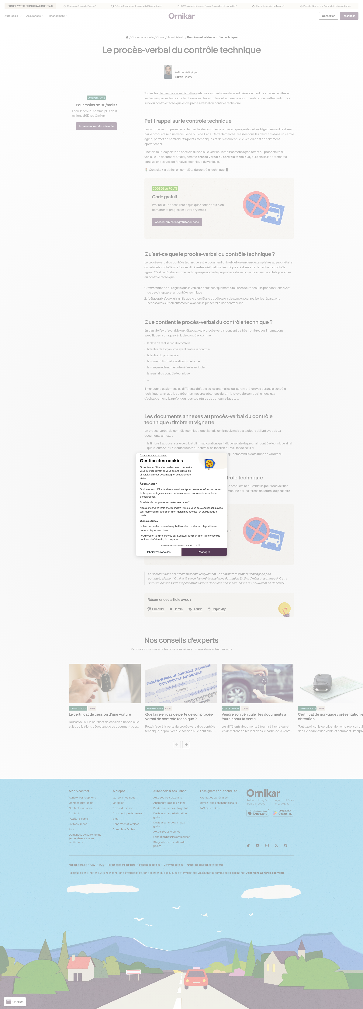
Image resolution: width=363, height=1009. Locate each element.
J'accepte (204, 552)
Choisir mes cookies (159, 552)
